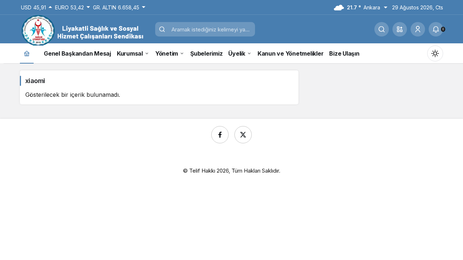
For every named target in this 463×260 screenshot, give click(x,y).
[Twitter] (243, 134)
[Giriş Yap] (418, 29)
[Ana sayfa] (27, 53)
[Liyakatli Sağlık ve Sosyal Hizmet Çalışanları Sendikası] (85, 30)
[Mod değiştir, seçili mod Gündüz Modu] (435, 53)
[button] (399, 29)
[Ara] (381, 29)
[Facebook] (220, 134)
